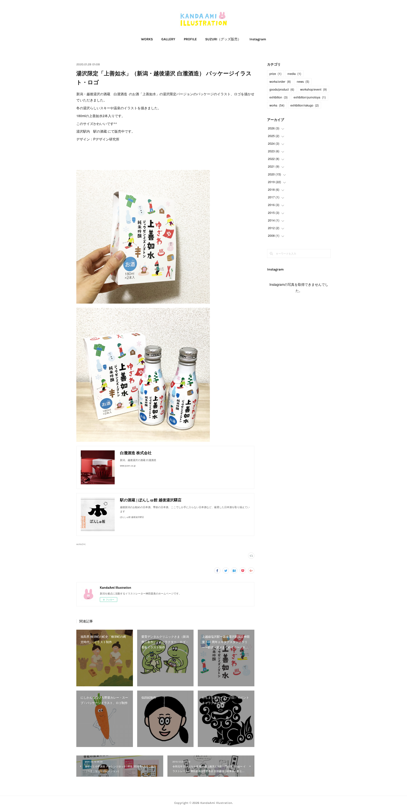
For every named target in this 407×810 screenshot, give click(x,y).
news (303, 81)
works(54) (81, 544)
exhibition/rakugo (304, 105)
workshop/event (313, 89)
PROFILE (190, 39)
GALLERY (168, 39)
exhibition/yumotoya (310, 97)
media (294, 73)
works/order (280, 81)
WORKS (147, 39)
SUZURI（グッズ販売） (223, 39)
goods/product (281, 89)
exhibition (278, 97)
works (276, 105)
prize (275, 73)
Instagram (257, 39)
